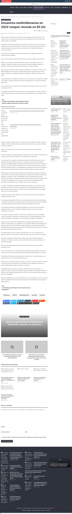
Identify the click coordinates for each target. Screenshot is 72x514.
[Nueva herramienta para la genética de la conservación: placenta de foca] (5, 116)
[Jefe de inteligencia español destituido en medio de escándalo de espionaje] (5, 489)
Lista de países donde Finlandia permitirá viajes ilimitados (16, 467)
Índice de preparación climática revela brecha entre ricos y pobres (15, 498)
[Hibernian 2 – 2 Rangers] (55, 82)
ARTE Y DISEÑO (23, 7)
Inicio (3, 16)
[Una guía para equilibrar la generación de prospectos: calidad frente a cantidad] (55, 44)
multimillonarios (24, 295)
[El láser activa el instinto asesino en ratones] (67, 159)
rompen (42, 295)
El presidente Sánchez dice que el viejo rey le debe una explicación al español (40, 484)
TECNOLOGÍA (57, 7)
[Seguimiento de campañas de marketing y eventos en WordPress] (67, 118)
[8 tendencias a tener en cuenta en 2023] (67, 110)
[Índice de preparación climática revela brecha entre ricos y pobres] (5, 499)
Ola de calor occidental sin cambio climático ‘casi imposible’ (40, 379)
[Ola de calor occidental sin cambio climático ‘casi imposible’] (41, 372)
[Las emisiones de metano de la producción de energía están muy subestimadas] (5, 130)
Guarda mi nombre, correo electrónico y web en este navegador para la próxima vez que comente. (24, 437)
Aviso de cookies (36, 510)
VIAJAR (11, 11)
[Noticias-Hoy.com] (36, 4)
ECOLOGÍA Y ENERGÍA (38, 7)
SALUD (51, 7)
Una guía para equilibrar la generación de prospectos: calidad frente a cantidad (64, 43)
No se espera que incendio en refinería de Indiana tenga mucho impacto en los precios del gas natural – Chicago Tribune (16, 455)
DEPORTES (30, 7)
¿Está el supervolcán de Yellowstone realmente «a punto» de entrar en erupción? (24, 324)
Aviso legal (42, 510)
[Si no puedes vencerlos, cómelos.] (29, 478)
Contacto (48, 510)
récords (35, 295)
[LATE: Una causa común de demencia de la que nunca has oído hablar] (29, 465)
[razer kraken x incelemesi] (36, 513)
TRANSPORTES (64, 7)
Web (26, 431)
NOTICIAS (12, 7)
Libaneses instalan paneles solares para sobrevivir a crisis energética (23, 379)
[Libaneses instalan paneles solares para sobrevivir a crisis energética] (24, 372)
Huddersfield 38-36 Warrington (60, 36)
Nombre (3, 426)
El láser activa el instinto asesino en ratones (55, 158)
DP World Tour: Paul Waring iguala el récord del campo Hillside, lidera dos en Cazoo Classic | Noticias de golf (16, 475)
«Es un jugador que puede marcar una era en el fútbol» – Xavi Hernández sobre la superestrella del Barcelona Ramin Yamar (56, 147)
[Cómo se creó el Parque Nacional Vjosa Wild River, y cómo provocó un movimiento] (8, 389)
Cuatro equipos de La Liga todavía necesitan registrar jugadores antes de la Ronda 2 (61, 101)
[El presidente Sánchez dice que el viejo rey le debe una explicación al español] (29, 486)
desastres (7, 295)
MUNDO (17, 7)
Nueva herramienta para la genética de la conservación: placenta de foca (27, 111)
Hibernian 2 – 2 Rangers (65, 79)
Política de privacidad (26, 510)
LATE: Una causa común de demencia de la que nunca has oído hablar (40, 464)
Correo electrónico (5, 431)
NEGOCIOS (46, 7)
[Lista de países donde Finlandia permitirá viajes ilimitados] (5, 468)
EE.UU (15, 295)
